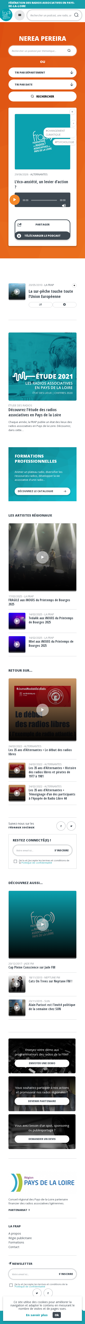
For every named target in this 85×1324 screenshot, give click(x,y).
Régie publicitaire (20, 1238)
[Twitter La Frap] (37, 1293)
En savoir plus (37, 1315)
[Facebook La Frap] (48, 1293)
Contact (13, 1247)
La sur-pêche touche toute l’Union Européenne (51, 293)
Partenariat (18, 1210)
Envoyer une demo (42, 1063)
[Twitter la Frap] (71, 826)
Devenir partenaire (42, 1101)
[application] (42, 200)
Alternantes (39, 174)
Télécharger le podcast (42, 235)
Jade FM (29, 963)
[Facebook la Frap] (61, 826)
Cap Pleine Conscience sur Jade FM (31, 967)
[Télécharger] (65, 304)
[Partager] (41, 304)
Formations (16, 1242)
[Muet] (64, 206)
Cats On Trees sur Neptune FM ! (50, 981)
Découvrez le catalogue (35, 491)
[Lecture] (15, 200)
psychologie (65, 142)
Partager (42, 224)
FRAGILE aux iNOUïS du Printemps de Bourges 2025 (39, 602)
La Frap (49, 285)
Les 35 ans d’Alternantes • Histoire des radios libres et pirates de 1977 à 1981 (52, 772)
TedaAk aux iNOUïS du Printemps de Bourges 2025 (51, 620)
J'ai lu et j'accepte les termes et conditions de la (44, 861)
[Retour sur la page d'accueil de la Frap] (6, 15)
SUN (47, 1001)
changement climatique (55, 132)
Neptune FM (52, 977)
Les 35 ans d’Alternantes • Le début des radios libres (40, 752)
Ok (57, 1315)
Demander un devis (42, 1139)
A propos (14, 1233)
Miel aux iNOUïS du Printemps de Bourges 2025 (51, 643)
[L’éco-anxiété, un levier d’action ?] (42, 168)
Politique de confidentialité (36, 862)
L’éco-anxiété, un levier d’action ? (41, 184)
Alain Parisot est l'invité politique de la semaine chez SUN (52, 1006)
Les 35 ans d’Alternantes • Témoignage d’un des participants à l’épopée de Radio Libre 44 (52, 794)
